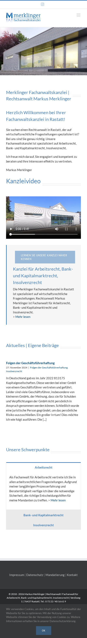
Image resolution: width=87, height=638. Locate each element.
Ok (43, 630)
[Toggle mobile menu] (79, 15)
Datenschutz (34, 575)
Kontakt (72, 575)
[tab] (43, 467)
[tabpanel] (43, 491)
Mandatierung (55, 575)
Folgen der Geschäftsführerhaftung (30, 363)
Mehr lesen (22, 316)
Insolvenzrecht (14, 371)
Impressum (16, 575)
